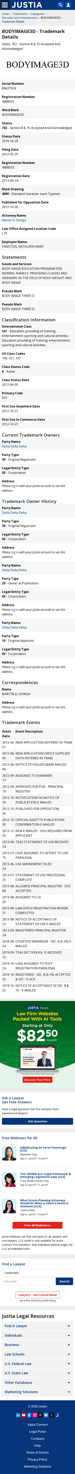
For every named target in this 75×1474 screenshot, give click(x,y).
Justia (5, 13)
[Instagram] (34, 1415)
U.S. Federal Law (18, 1363)
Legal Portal (37, 1431)
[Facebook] (29, 1415)
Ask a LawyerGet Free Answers (17, 1100)
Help (37, 1445)
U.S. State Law (16, 1373)
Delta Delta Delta (14, 446)
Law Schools (15, 1354)
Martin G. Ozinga (14, 220)
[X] (51, 1415)
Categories (37, 13)
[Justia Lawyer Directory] (57, 1415)
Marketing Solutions (21, 1391)
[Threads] (40, 1415)
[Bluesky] (46, 1415)
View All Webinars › (37, 1225)
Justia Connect (37, 1424)
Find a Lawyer (13, 1264)
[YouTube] (23, 1415)
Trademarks (20, 13)
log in (15, 486)
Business (12, 1344)
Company (37, 1438)
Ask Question (37, 1121)
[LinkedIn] (18, 1415)
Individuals (13, 1335)
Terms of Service (37, 1452)
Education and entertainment (19, 17)
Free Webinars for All (19, 1138)
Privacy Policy (37, 1459)
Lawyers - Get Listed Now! (37, 1295)
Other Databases (18, 1382)
